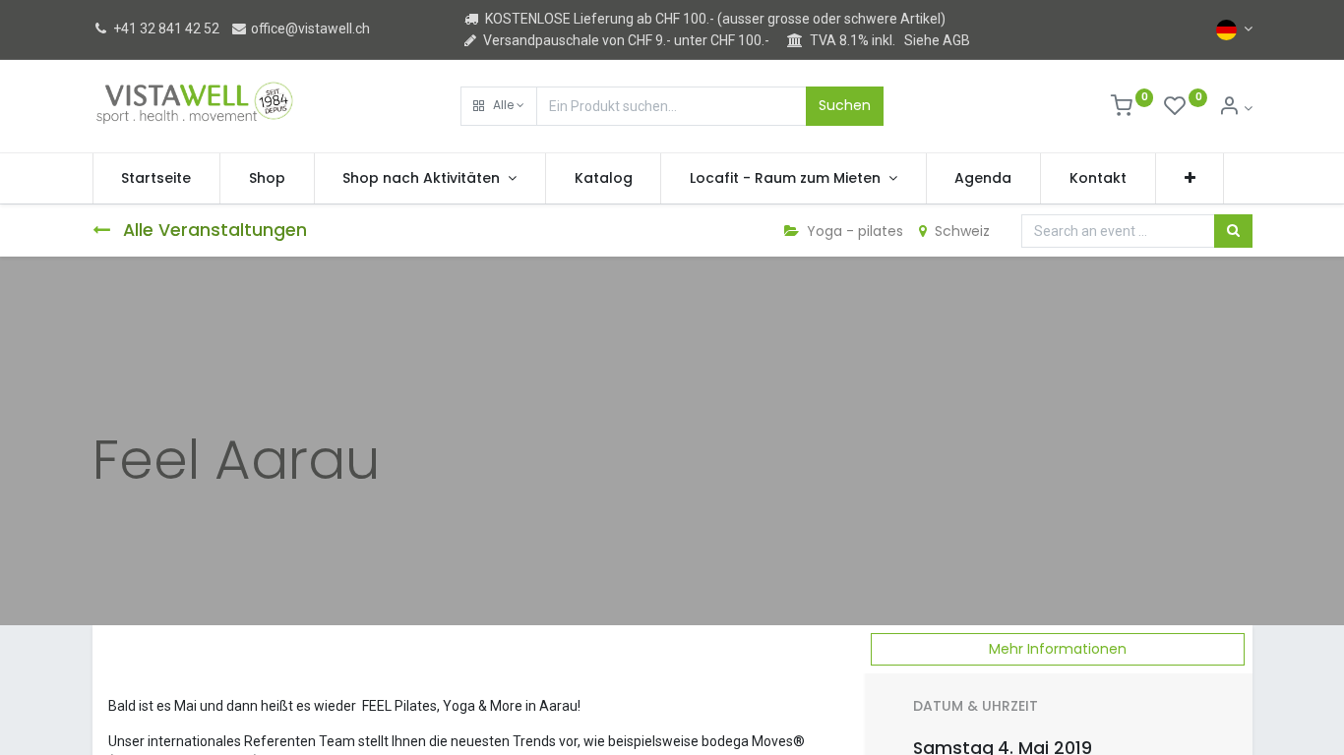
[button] (498, 106)
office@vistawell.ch (309, 28)
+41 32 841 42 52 (164, 28)
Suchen (845, 105)
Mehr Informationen (1058, 649)
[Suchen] (1233, 231)
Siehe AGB (937, 40)
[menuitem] (156, 178)
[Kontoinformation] (1235, 108)
